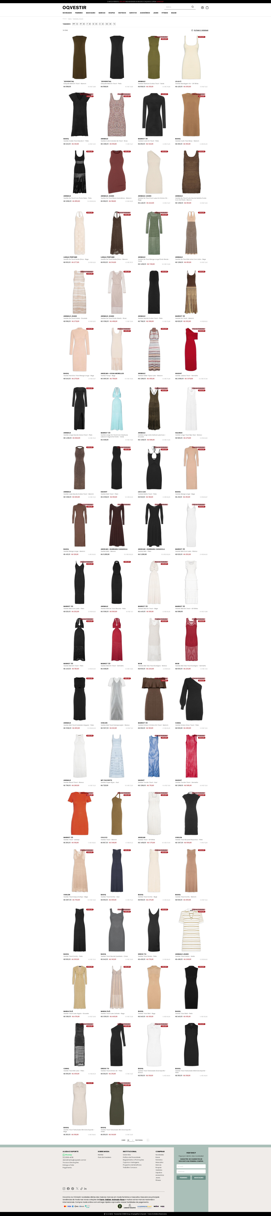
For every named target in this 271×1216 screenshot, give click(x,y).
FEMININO (79, 13)
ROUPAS (112, 13)
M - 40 (95, 24)
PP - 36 (82, 24)
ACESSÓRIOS (145, 13)
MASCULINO (90, 13)
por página (139, 1140)
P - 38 (89, 24)
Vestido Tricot (78, 19)
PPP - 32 (75, 24)
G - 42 (101, 24)
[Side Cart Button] (207, 7)
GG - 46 (108, 24)
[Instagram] (64, 1188)
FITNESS (165, 13)
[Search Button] (193, 7)
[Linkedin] (85, 1188)
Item (70, 19)
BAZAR (173, 13)
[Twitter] (77, 1188)
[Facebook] (68, 1188)
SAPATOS (133, 13)
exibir (123, 1140)
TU (114, 24)
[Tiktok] (81, 1188)
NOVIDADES (67, 13)
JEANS (155, 13)
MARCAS (102, 13)
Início (65, 19)
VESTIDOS (122, 13)
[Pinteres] (72, 1188)
